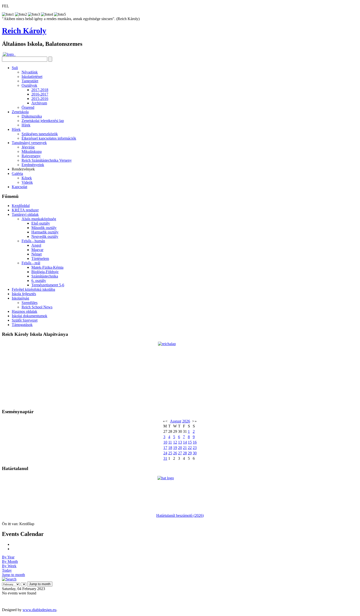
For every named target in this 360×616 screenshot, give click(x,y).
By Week (9, 566)
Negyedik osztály (44, 236)
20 (180, 448)
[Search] (9, 579)
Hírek (26, 125)
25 (170, 453)
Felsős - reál (31, 263)
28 (185, 453)
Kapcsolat (19, 187)
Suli (15, 68)
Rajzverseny (31, 156)
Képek (27, 178)
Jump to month (13, 575)
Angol (36, 245)
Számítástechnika (44, 276)
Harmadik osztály (45, 232)
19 (175, 448)
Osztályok (29, 85)
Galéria (17, 173)
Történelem (40, 258)
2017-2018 (39, 90)
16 (195, 442)
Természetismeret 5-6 (47, 285)
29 (190, 453)
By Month (10, 561)
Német (36, 254)
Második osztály (44, 228)
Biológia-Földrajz (45, 272)
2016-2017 (39, 94)
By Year (8, 557)
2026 (186, 421)
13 (180, 442)
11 (170, 442)
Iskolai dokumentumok (29, 316)
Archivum (39, 103)
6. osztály (38, 280)
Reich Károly (24, 30)
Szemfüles (29, 303)
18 (170, 448)
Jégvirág (28, 147)
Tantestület (30, 81)
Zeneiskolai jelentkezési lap (43, 121)
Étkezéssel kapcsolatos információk (49, 138)
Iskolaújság (20, 298)
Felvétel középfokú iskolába (33, 289)
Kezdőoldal (21, 206)
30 (195, 453)
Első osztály (40, 223)
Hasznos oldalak (24, 311)
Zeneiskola (20, 112)
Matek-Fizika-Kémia (47, 267)
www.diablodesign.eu (39, 610)
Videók (27, 182)
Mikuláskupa (32, 151)
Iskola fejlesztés (24, 294)
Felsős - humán (33, 241)
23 (195, 448)
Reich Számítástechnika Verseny (47, 160)
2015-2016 (39, 99)
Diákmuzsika (32, 116)
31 (165, 458)
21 (185, 448)
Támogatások (22, 325)
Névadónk (30, 72)
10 (165, 442)
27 (180, 453)
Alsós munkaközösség (39, 219)
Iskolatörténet (32, 76)
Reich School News (37, 307)
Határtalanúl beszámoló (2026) (180, 515)
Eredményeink (33, 165)
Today (7, 570)
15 (190, 442)
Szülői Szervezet (24, 320)
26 (175, 453)
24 (165, 453)
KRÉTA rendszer (25, 210)
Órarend (28, 107)
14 (185, 442)
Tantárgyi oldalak (25, 214)
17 (165, 448)
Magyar (37, 250)
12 (175, 442)
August (175, 421)
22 (190, 448)
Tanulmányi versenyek (29, 143)
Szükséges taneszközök (40, 134)
